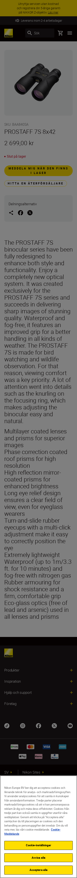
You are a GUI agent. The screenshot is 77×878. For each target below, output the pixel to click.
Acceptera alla (39, 870)
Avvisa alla (38, 858)
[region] (38, 826)
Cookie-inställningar (38, 845)
